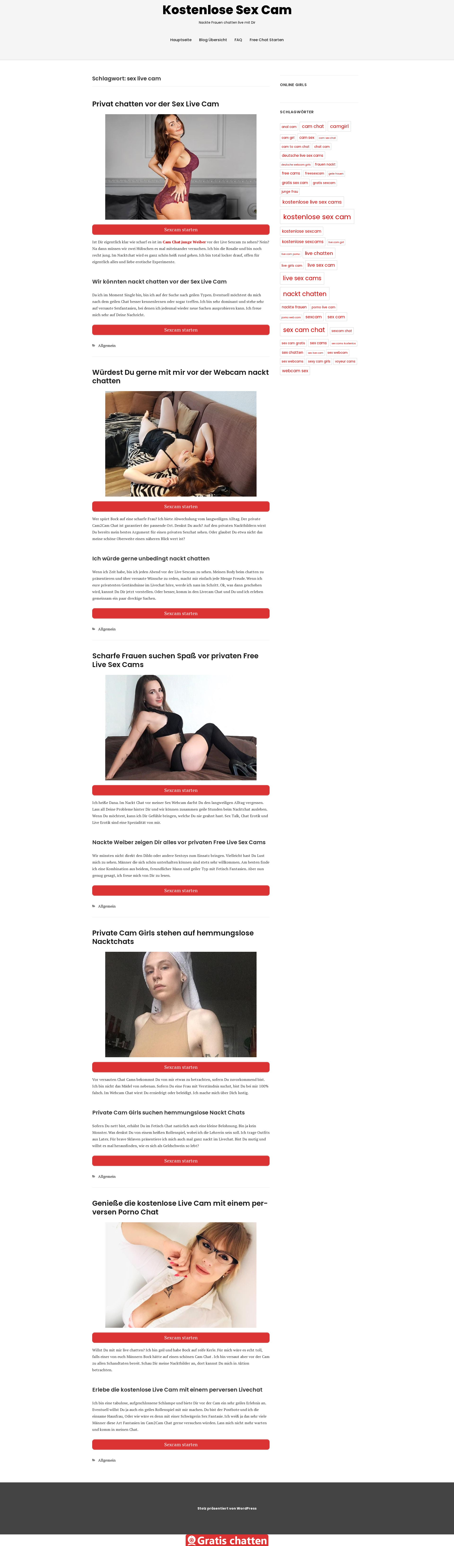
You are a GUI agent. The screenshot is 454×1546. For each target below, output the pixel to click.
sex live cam (315, 353)
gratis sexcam (324, 183)
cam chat (313, 126)
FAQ (238, 40)
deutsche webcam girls (296, 164)
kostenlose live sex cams (312, 202)
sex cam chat (304, 329)
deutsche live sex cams (302, 155)
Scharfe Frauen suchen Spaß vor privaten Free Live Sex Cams (175, 660)
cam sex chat (327, 138)
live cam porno (290, 254)
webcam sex (295, 371)
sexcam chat (342, 331)
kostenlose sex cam (317, 217)
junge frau (290, 191)
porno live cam (323, 307)
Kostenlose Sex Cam (227, 9)
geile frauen (336, 173)
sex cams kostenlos (344, 343)
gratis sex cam (295, 182)
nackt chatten (305, 293)
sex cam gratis (293, 343)
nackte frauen (294, 307)
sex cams (318, 343)
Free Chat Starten (267, 40)
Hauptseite (181, 40)
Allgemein (107, 345)
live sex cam (321, 265)
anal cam (289, 127)
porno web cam (291, 317)
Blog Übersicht (213, 40)
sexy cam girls (319, 361)
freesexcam (314, 173)
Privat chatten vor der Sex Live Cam (155, 104)
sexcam (314, 317)
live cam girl (336, 242)
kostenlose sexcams (302, 242)
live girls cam (292, 265)
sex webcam (337, 352)
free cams (291, 173)
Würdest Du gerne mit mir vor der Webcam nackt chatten (180, 376)
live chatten (319, 253)
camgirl (339, 126)
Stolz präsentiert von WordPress (227, 1508)
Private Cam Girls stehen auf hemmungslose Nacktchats (173, 937)
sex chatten (292, 352)
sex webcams (292, 361)
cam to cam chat (296, 146)
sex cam (336, 317)
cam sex (306, 137)
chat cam (322, 146)
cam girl (288, 137)
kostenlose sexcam (301, 231)
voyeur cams (345, 361)
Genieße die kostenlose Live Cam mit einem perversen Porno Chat (180, 1207)
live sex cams (302, 278)
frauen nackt (325, 164)
